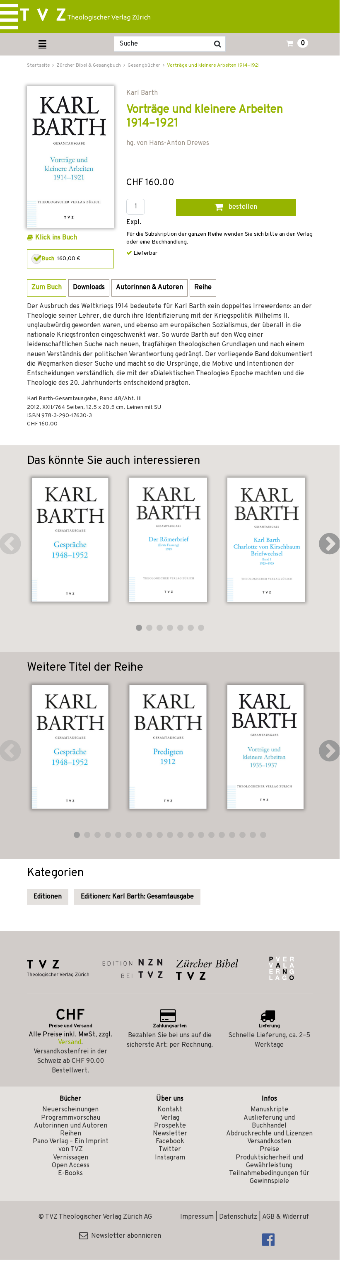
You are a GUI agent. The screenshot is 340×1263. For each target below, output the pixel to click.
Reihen (70, 1134)
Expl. (133, 223)
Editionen (48, 897)
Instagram (170, 1158)
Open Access (70, 1166)
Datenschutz (238, 1217)
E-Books (70, 1173)
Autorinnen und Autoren (70, 1126)
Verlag (170, 1118)
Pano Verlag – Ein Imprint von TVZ (71, 1145)
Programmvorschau (70, 1118)
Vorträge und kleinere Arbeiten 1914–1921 (213, 65)
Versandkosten (269, 1141)
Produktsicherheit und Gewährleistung (269, 1162)
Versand (69, 1042)
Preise (269, 1149)
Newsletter (170, 1134)
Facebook (170, 1141)
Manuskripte (269, 1110)
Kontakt (169, 1110)
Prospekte (170, 1126)
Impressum (197, 1217)
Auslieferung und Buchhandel (269, 1122)
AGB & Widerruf (285, 1217)
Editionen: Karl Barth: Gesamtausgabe (137, 897)
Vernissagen (70, 1158)
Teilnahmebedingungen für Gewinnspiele (269, 1177)
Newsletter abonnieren (124, 1236)
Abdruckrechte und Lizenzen (269, 1134)
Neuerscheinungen (70, 1110)
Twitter (170, 1149)
